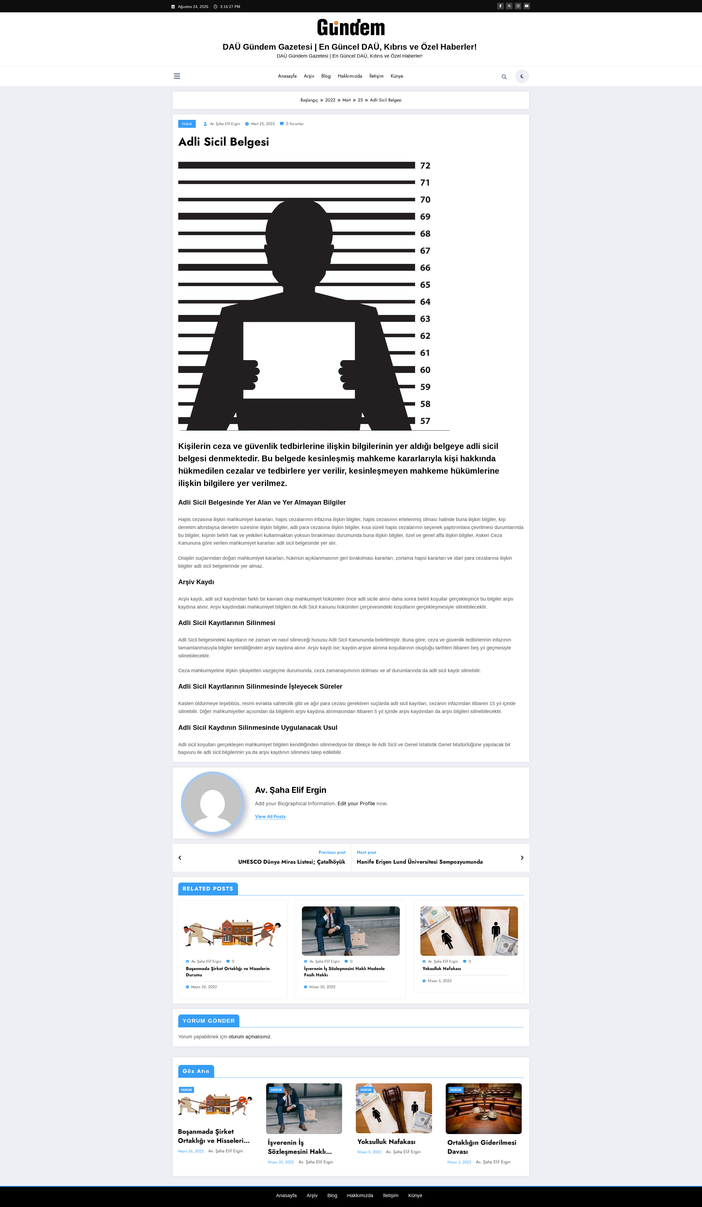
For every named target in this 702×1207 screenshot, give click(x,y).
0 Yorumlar (295, 123)
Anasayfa (287, 76)
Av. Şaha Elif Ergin (225, 123)
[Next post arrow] (522, 857)
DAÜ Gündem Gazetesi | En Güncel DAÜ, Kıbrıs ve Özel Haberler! (350, 46)
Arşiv (309, 76)
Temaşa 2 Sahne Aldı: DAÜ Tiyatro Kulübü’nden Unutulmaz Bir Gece (487, 1147)
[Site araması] (504, 77)
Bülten (463, 1089)
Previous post (332, 852)
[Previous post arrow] (180, 857)
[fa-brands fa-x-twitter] (509, 6)
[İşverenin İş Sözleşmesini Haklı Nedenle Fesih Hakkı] (351, 930)
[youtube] (526, 6)
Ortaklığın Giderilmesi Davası (308, 1147)
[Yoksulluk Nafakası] (469, 930)
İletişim (376, 76)
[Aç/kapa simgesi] (177, 77)
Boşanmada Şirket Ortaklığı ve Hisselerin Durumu (228, 972)
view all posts (270, 816)
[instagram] (518, 6)
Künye (397, 76)
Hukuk (187, 123)
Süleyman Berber (497, 1162)
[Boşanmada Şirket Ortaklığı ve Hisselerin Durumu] (232, 930)
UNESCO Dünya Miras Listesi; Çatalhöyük (292, 862)
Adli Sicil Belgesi (390, 1167)
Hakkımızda (350, 76)
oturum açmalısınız (249, 1036)
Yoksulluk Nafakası (442, 969)
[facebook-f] (500, 6)
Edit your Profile (356, 803)
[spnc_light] (522, 76)
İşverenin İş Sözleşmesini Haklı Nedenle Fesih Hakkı (344, 972)
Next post (366, 852)
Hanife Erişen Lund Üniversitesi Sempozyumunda (420, 862)
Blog (326, 76)
